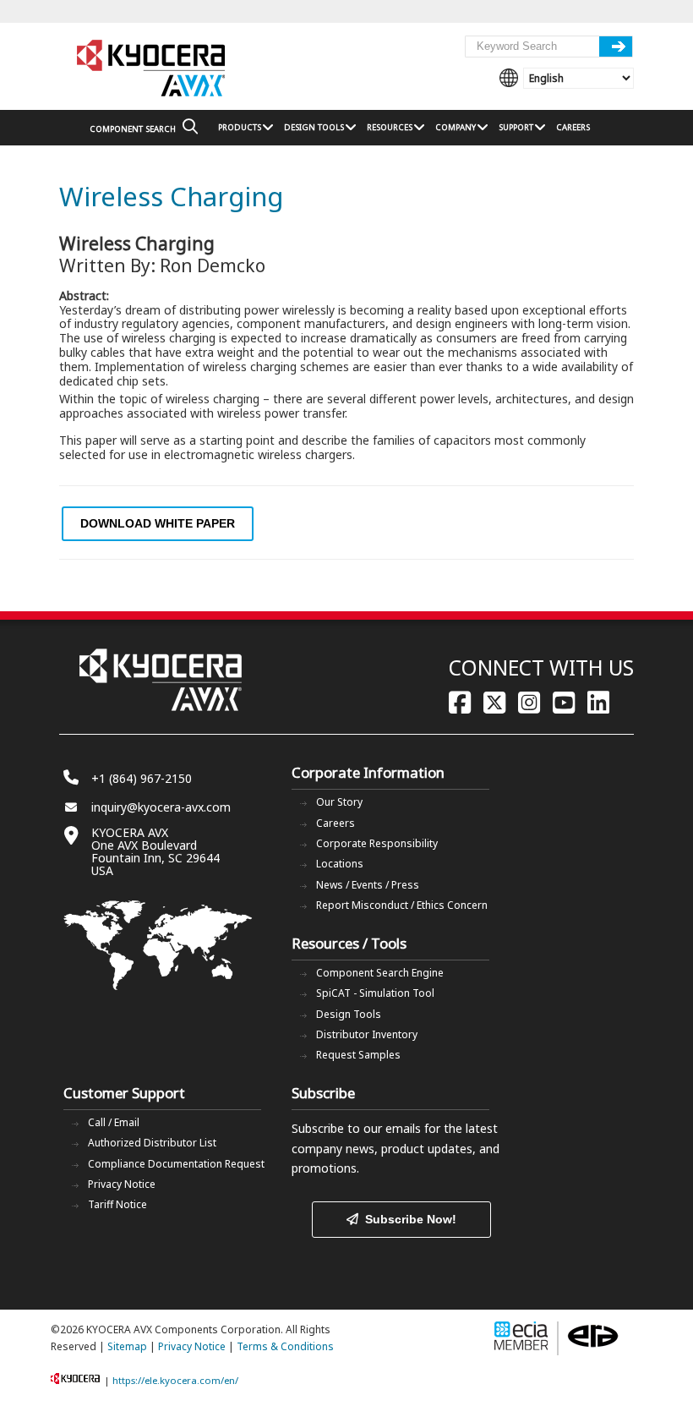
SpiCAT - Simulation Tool (375, 993)
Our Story (339, 802)
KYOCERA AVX (152, 69)
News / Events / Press (367, 885)
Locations (339, 863)
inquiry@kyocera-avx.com (161, 807)
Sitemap (127, 1346)
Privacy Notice (122, 1184)
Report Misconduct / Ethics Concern (402, 905)
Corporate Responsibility (377, 843)
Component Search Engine (380, 973)
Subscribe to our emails (356, 1128)
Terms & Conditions (285, 1346)
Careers (335, 823)
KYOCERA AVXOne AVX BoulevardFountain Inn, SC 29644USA (155, 851)
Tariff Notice (117, 1204)
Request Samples (358, 1055)
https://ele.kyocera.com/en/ (175, 1380)
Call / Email (113, 1122)
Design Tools (348, 1014)
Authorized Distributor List (152, 1142)
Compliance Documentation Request (176, 1164)
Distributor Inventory (366, 1034)
